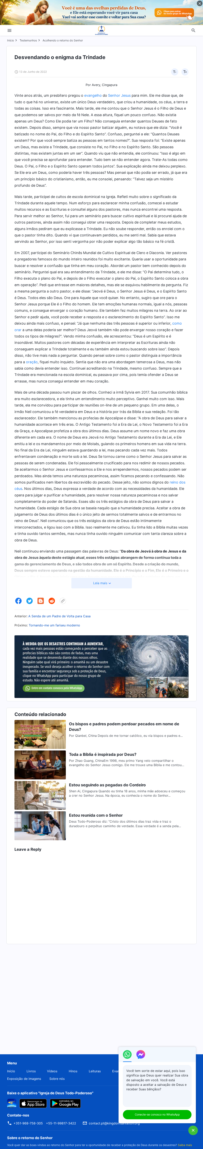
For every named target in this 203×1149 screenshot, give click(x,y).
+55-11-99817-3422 (61, 1123)
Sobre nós (57, 1079)
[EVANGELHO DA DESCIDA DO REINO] (101, 30)
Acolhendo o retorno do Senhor (63, 40)
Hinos (73, 1071)
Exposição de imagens (24, 1079)
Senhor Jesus (119, 95)
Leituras (95, 1071)
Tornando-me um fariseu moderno (54, 625)
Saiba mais (185, 1145)
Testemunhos (28, 40)
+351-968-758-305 (28, 1123)
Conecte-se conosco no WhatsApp (157, 1114)
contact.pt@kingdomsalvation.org (114, 1123)
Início (10, 40)
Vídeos (52, 1071)
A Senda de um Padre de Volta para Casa (59, 616)
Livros (31, 1071)
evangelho (93, 95)
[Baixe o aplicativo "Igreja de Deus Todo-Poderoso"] (11, 1103)
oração (32, 362)
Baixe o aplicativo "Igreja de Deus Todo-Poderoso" (50, 1093)
